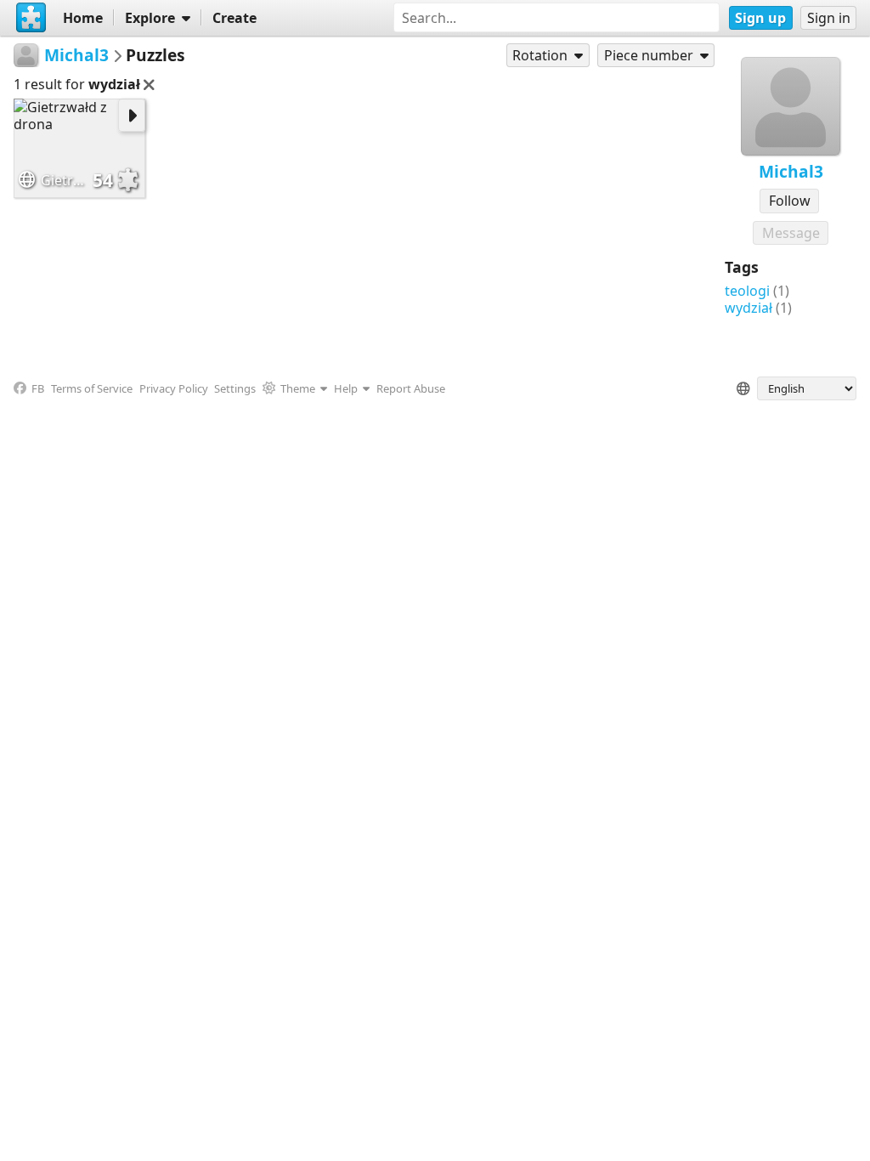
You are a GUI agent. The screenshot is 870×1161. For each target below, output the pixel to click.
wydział (748, 307)
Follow (790, 200)
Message (791, 233)
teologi (747, 290)
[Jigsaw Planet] (31, 18)
